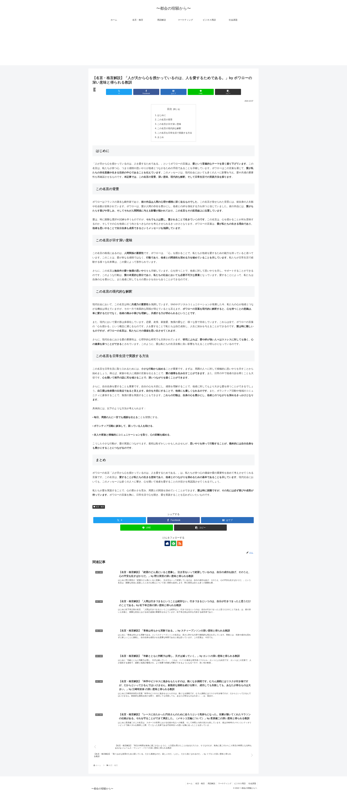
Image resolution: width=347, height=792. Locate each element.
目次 (169, 109)
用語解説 (211, 783)
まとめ (160, 137)
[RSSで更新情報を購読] (179, 543)
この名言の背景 (164, 119)
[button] (228, 92)
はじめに (161, 115)
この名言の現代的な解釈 (169, 128)
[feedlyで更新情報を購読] (173, 543)
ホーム (189, 783)
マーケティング (224, 783)
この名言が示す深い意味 (169, 124)
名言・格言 (100, 507)
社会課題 (252, 783)
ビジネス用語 (240, 783)
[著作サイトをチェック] (167, 543)
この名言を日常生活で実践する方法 (174, 133)
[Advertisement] (173, 46)
